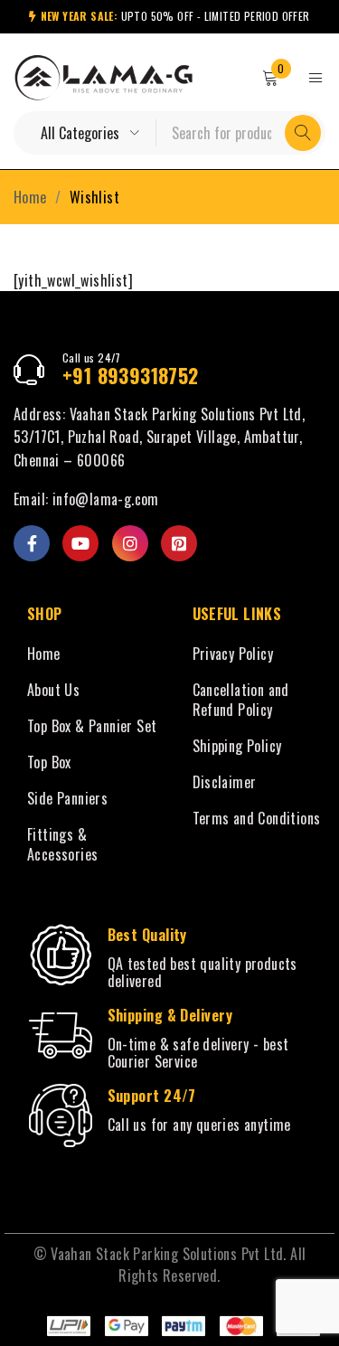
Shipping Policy (237, 746)
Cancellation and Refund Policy (241, 699)
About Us (53, 690)
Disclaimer (225, 782)
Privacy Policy (233, 653)
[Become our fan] (32, 543)
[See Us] (130, 543)
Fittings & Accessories (62, 844)
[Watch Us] (80, 543)
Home (30, 197)
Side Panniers (67, 798)
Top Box (49, 762)
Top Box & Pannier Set (91, 726)
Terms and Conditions (257, 818)
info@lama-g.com (105, 499)
